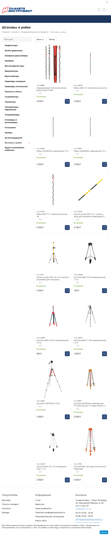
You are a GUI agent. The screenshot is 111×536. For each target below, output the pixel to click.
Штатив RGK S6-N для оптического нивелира (90, 467)
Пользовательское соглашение (49, 516)
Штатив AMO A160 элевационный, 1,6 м (53, 341)
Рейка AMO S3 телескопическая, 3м (90, 88)
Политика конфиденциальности (50, 512)
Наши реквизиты (43, 508)
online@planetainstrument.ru (89, 519)
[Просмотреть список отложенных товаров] (99, 10)
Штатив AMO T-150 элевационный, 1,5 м (90, 341)
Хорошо (103, 532)
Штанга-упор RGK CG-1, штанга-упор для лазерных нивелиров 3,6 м (90, 215)
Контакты (6, 508)
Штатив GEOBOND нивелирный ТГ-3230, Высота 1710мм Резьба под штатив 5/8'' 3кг (90, 404)
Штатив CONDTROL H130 (48, 403)
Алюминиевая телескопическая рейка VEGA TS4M (51, 89)
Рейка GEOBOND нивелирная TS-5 (90, 151)
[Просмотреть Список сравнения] (103, 10)
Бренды (5, 512)
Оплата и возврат (10, 504)
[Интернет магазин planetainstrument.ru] (17, 9)
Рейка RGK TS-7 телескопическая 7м (52, 215)
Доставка (6, 500)
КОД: (38, 85)
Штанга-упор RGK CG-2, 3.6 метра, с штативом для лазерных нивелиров (53, 278)
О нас (38, 500)
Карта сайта (41, 520)
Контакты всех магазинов (87, 522)
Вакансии (39, 504)
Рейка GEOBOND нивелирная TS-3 (52, 151)
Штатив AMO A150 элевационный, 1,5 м (90, 278)
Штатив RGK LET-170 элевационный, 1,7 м (52, 467)
